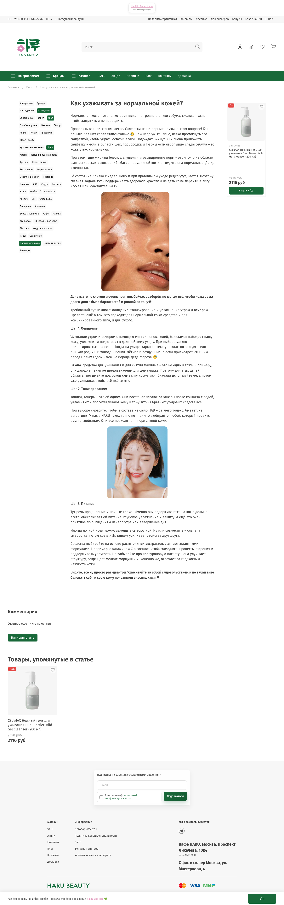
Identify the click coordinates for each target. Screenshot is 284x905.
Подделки (25, 206)
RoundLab (49, 191)
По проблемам (28, 76)
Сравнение (36, 235)
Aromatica (25, 221)
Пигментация (39, 162)
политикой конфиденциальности (121, 797)
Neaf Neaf (35, 191)
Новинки (133, 76)
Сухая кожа (45, 199)
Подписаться (175, 796)
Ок (262, 898)
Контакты (186, 19)
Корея (40, 118)
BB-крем (24, 228)
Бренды (58, 76)
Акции (115, 76)
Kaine (23, 191)
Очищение (44, 110)
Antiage (24, 199)
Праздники (47, 132)
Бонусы (237, 19)
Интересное (26, 103)
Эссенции (25, 250)
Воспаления (26, 169)
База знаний (253, 19)
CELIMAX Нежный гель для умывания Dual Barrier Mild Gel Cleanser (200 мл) (246, 153)
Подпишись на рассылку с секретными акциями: (128, 774)
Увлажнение (27, 118)
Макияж (57, 213)
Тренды (24, 162)
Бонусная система (87, 848)
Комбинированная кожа (44, 154)
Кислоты (56, 184)
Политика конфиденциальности (96, 835)
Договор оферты (86, 829)
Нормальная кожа (30, 243)
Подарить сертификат (162, 19)
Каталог (84, 76)
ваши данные (95, 899)
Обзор (57, 125)
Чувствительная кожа (32, 147)
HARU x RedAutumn (142, 6)
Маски (23, 154)
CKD (35, 184)
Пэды (23, 235)
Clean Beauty (27, 140)
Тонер (33, 132)
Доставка (201, 19)
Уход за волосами (42, 228)
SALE (102, 76)
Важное (45, 125)
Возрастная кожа (29, 213)
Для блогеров (220, 19)
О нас (269, 19)
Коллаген (40, 206)
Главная (13, 87)
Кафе (46, 213)
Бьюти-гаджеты (52, 243)
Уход (50, 118)
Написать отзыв (22, 637)
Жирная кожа (44, 169)
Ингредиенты (27, 110)
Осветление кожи (29, 177)
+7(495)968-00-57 (41, 19)
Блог (148, 76)
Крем (50, 147)
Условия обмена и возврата (93, 855)
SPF (34, 199)
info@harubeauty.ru (71, 19)
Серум (44, 184)
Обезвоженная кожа (46, 221)
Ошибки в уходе (28, 125)
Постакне (48, 177)
